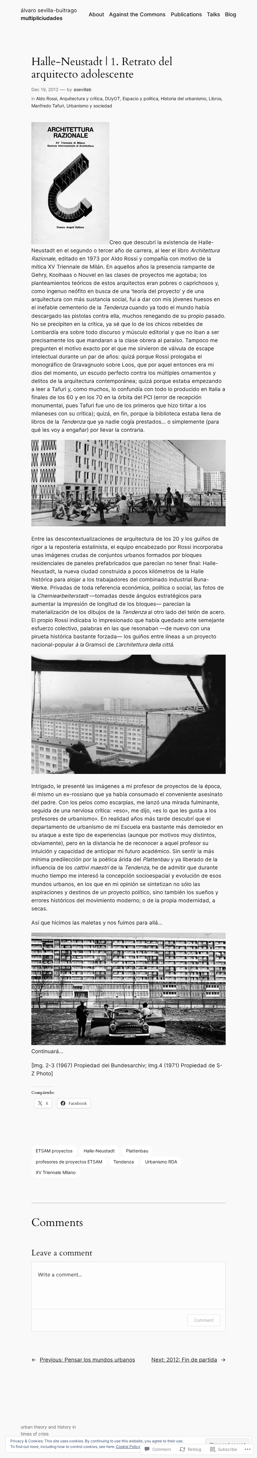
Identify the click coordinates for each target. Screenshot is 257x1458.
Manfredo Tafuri (47, 105)
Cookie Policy (128, 1446)
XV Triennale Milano (56, 1172)
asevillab (83, 89)
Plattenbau (137, 1150)
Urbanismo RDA (161, 1161)
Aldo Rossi (46, 98)
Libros (215, 98)
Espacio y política (140, 98)
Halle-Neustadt (99, 1150)
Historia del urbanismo (183, 98)
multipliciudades (41, 18)
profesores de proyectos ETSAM (69, 1161)
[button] (70, 183)
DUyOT (112, 98)
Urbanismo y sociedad (89, 105)
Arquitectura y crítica (81, 98)
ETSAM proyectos (54, 1150)
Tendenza (123, 1161)
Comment (204, 1320)
